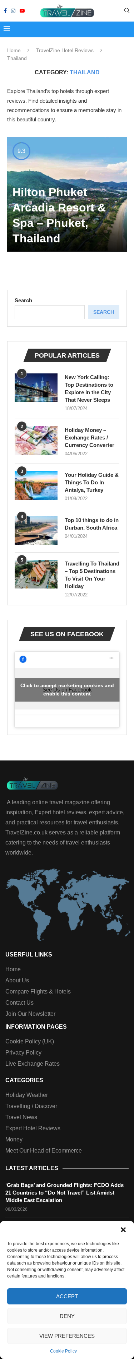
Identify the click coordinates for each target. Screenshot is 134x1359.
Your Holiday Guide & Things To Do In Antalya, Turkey (92, 482)
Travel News (21, 1117)
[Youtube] (22, 11)
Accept (67, 1296)
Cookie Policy (63, 1351)
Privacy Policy (23, 1053)
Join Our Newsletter (30, 1014)
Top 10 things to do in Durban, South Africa (92, 524)
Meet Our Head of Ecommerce (43, 1151)
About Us (17, 980)
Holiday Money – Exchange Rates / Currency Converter (89, 437)
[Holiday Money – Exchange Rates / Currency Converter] (36, 440)
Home (14, 50)
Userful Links (28, 955)
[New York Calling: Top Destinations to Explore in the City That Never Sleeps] (36, 387)
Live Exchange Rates (32, 1064)
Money (14, 1139)
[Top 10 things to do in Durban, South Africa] (36, 530)
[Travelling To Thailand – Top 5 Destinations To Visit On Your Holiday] (36, 574)
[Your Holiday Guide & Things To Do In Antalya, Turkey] (36, 485)
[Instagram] (13, 11)
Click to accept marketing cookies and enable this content (67, 690)
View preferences (67, 1336)
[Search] (126, 11)
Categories (24, 1080)
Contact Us (19, 1003)
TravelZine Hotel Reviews (65, 50)
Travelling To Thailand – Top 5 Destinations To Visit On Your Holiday (92, 574)
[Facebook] (5, 11)
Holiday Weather (26, 1095)
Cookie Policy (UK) (29, 1041)
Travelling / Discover (31, 1106)
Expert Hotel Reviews (32, 1128)
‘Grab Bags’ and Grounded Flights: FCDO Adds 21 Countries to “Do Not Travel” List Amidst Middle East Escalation (64, 1192)
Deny (67, 1316)
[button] (123, 1229)
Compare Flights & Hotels (38, 992)
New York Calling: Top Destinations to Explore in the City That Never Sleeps (89, 388)
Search (23, 300)
